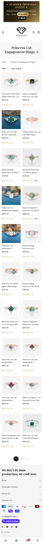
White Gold (11, 104)
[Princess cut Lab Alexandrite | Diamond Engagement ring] (11, 347)
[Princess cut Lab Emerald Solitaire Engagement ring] (31, 423)
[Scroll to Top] (39, 531)
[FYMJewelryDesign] (21, 32)
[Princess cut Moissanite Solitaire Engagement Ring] (11, 195)
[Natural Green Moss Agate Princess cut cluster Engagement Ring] (11, 81)
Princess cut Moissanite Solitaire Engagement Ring (10, 209)
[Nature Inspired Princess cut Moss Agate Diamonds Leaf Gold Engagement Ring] (31, 195)
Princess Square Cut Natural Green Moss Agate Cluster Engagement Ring (31, 399)
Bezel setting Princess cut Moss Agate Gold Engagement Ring (10, 171)
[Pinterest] (3, 527)
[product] (5, 540)
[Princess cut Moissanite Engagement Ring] (11, 233)
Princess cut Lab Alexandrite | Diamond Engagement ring (10, 361)
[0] (38, 32)
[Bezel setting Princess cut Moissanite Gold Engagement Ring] (31, 233)
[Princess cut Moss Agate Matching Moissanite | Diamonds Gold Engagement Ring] (11, 271)
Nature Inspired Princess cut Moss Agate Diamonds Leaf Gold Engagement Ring (30, 209)
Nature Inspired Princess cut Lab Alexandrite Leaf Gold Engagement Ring (30, 95)
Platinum (15, 142)
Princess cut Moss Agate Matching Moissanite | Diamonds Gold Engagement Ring (10, 285)
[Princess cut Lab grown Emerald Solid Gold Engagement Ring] (11, 119)
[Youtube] (16, 527)
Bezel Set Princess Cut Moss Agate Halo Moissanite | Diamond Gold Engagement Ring (30, 171)
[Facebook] (7, 527)
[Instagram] (12, 527)
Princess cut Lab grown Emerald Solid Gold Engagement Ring (10, 133)
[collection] (16, 540)
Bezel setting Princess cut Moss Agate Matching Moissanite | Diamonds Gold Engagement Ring (30, 285)
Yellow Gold (7, 104)
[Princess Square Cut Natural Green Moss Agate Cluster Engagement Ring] (31, 385)
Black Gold (36, 180)
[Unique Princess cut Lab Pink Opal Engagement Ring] (31, 119)
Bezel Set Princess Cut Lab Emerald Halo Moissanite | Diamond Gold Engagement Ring (10, 323)
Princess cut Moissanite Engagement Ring (10, 247)
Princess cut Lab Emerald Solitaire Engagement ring (30, 437)
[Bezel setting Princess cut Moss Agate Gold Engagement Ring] (11, 157)
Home (4, 62)
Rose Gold (3, 104)
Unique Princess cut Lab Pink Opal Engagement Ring (31, 133)
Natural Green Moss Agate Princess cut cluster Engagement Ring (11, 95)
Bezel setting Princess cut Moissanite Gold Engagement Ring (30, 247)
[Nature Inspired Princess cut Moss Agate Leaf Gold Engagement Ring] (31, 309)
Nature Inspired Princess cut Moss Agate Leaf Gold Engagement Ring (30, 323)
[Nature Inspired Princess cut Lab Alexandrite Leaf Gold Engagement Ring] (31, 81)
